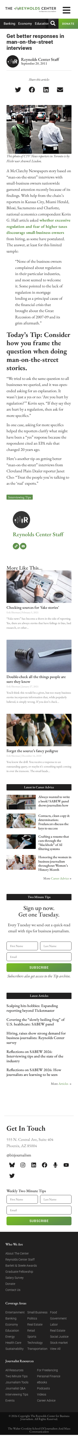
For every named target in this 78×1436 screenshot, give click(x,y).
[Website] (16, 546)
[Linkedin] (33, 1165)
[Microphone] (55, 1165)
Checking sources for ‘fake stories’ (32, 607)
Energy (10, 1336)
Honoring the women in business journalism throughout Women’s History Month (55, 863)
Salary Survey (14, 1277)
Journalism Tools (16, 1382)
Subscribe (39, 968)
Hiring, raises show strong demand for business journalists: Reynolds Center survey (36, 1038)
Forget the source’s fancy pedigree (32, 750)
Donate (10, 1283)
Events (10, 1400)
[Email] (23, 546)
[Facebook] (44, 1165)
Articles (63, 1083)
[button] (18, 89)
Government (58, 1318)
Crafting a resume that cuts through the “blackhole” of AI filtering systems (53, 842)
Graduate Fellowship (19, 1271)
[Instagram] (22, 1165)
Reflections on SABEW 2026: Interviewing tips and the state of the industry (34, 1056)
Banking (9, 24)
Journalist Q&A (15, 1388)
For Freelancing (47, 1370)
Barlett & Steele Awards (21, 1265)
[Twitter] (11, 1175)
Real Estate (34, 1324)
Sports (31, 1336)
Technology (35, 1342)
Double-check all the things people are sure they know (36, 679)
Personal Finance (48, 1376)
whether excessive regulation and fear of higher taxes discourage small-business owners (38, 226)
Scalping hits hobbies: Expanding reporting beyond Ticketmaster (32, 1008)
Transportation (37, 1348)
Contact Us (12, 1290)
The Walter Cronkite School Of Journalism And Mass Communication (39, 1429)
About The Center (17, 1253)
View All (55, 1348)
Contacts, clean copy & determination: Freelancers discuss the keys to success (54, 822)
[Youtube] (66, 1165)
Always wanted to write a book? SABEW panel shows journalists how (54, 801)
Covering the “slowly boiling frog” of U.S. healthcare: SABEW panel (35, 1022)
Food (53, 1312)
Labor (54, 1324)
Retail (31, 1330)
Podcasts (43, 1388)
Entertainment (15, 1312)
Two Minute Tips (16, 1376)
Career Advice (60, 878)
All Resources (14, 1370)
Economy (25, 24)
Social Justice (59, 1336)
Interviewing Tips (19, 497)
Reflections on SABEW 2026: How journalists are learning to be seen (33, 1072)
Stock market (59, 1342)
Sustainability (14, 1348)
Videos (41, 1394)
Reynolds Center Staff (38, 534)
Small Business (37, 1312)
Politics (32, 1318)
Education (42, 24)
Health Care (13, 1342)
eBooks (42, 1382)
